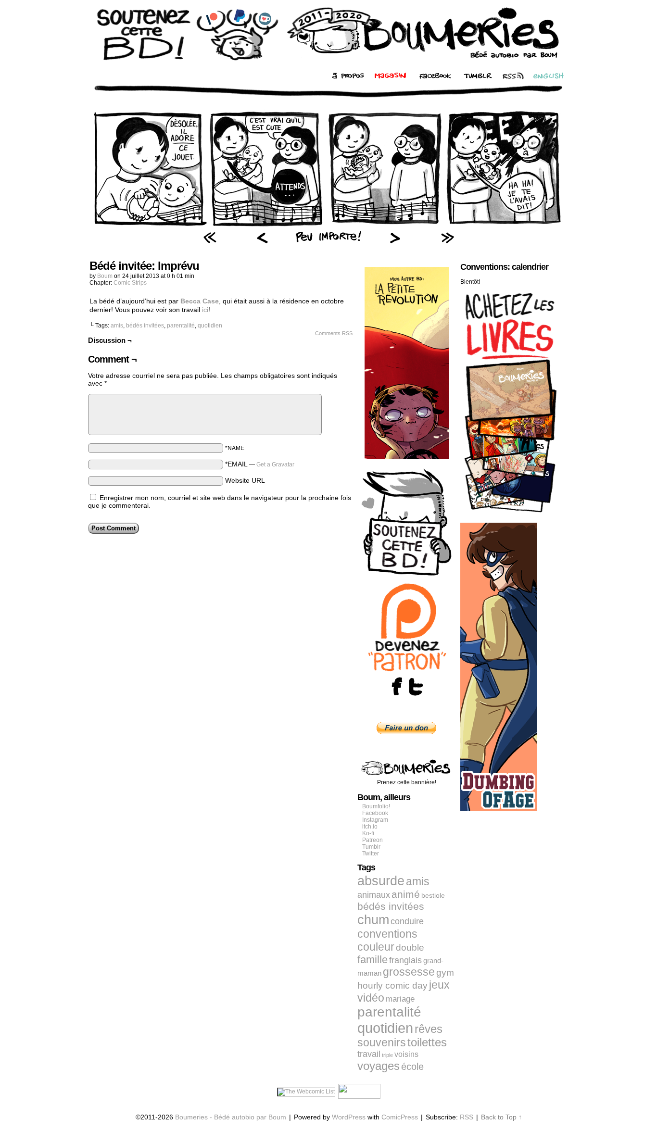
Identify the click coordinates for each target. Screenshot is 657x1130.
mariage (400, 999)
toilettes (427, 1042)
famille (372, 960)
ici (205, 310)
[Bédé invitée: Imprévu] (328, 226)
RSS (466, 1117)
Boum (105, 276)
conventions (387, 934)
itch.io (370, 826)
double (410, 947)
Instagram (375, 819)
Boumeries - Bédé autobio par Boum (230, 1117)
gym (445, 972)
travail (368, 1054)
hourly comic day (392, 985)
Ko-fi (368, 833)
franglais (405, 960)
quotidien (210, 325)
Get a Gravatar (275, 464)
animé (406, 894)
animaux (373, 895)
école (412, 1066)
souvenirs (381, 1042)
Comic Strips (130, 282)
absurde (380, 880)
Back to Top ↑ (501, 1117)
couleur (375, 947)
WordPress (349, 1117)
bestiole (433, 895)
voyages (378, 1065)
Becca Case (199, 301)
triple (387, 1055)
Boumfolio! (376, 806)
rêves (428, 1029)
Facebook (375, 813)
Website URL (245, 480)
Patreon (372, 840)
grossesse (409, 972)
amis (117, 325)
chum (373, 920)
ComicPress (399, 1117)
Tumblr (371, 846)
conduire (407, 921)
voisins (406, 1054)
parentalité (181, 325)
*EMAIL (259, 464)
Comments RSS (334, 333)
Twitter (370, 853)
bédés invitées (145, 325)
